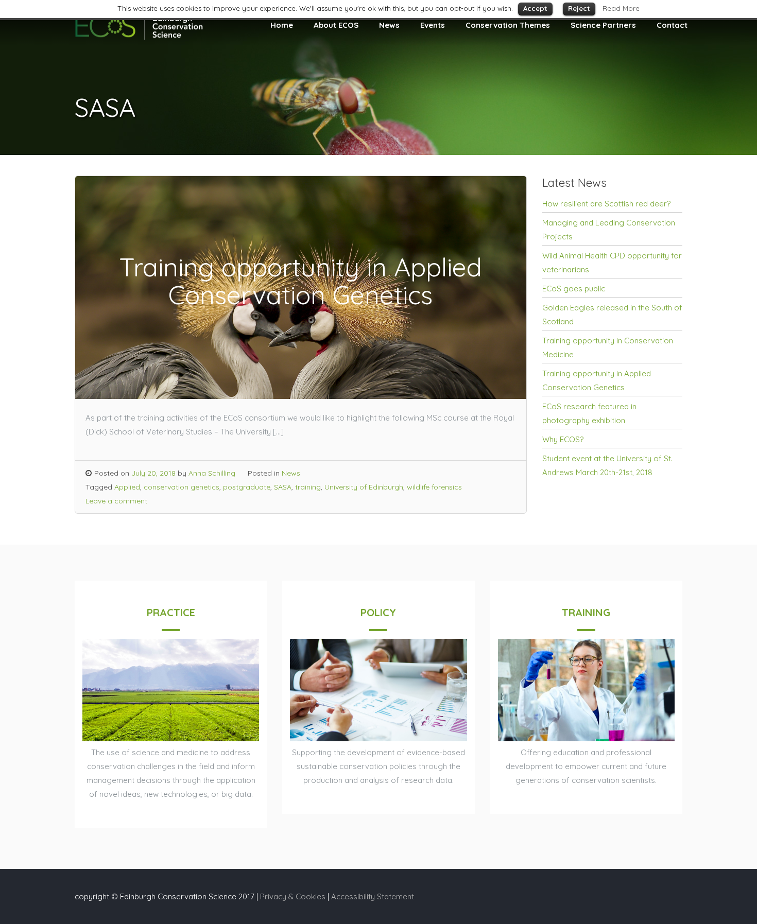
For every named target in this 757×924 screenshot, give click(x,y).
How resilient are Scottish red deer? (606, 203)
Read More (621, 8)
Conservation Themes (508, 25)
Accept (535, 8)
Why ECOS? (562, 439)
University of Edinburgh (363, 487)
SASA (282, 487)
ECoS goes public (573, 288)
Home (281, 25)
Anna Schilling (211, 473)
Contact (672, 25)
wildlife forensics (434, 487)
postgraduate (246, 487)
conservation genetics (181, 487)
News (389, 25)
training (308, 487)
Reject (579, 8)
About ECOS (336, 25)
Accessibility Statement (372, 896)
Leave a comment (116, 500)
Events (432, 25)
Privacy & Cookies (292, 896)
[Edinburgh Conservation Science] (139, 39)
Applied (127, 487)
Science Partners (603, 25)
